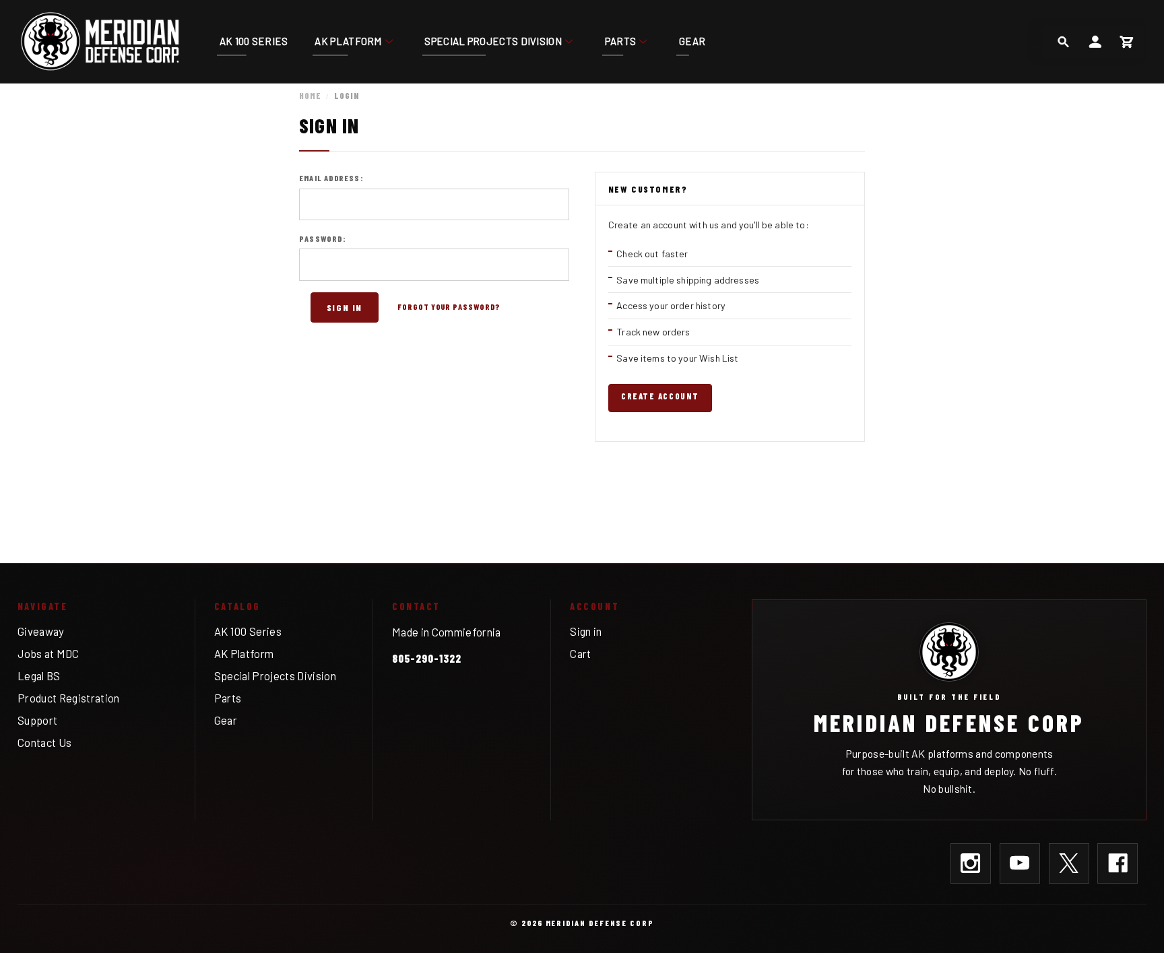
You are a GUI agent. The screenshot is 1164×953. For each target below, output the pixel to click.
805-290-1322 (426, 658)
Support (37, 720)
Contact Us (44, 742)
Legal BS (39, 675)
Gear (692, 41)
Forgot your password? (448, 306)
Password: (322, 238)
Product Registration (69, 697)
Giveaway (41, 631)
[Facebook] (1117, 863)
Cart (580, 653)
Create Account (660, 396)
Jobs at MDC (48, 653)
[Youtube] (1020, 863)
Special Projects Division (493, 41)
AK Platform (348, 41)
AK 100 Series (254, 41)
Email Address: (331, 178)
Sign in (586, 631)
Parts (621, 41)
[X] (1069, 863)
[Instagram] (970, 863)
